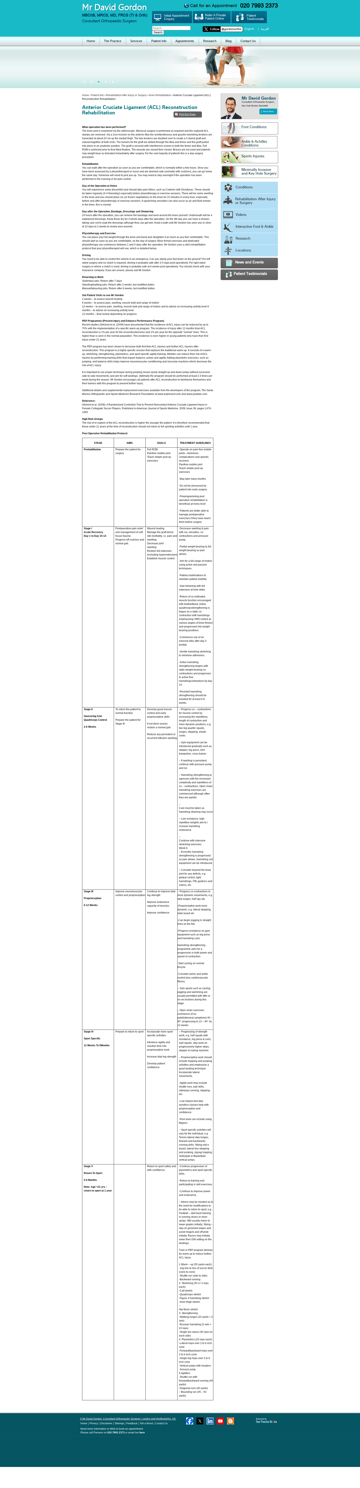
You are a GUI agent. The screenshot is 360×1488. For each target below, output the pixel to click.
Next (356, 771)
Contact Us (248, 41)
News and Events (249, 262)
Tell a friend (146, 1423)
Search (158, 32)
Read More (268, 111)
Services (136, 41)
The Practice (112, 41)
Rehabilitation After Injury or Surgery (126, 95)
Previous (4, 771)
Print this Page (187, 114)
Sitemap (119, 1423)
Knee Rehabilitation (160, 95)
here (142, 1432)
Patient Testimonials (250, 274)
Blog (228, 41)
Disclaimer (106, 1423)
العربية (265, 28)
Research (209, 41)
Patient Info (158, 41)
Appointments (184, 41)
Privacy (94, 1423)
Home (91, 41)
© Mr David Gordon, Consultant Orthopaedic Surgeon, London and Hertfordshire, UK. (128, 1418)
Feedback (132, 1423)
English (249, 28)
